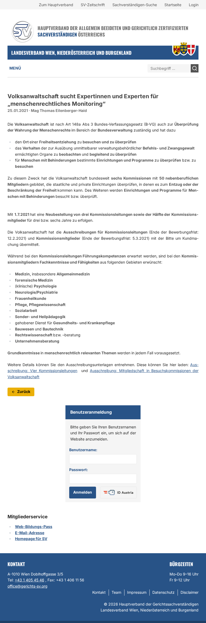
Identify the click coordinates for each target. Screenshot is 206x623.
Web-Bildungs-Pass (33, 526)
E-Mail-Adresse (29, 532)
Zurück (23, 391)
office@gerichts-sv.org (27, 586)
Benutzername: (83, 449)
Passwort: (78, 469)
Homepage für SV (31, 538)
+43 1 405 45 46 (29, 580)
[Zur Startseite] (22, 31)
